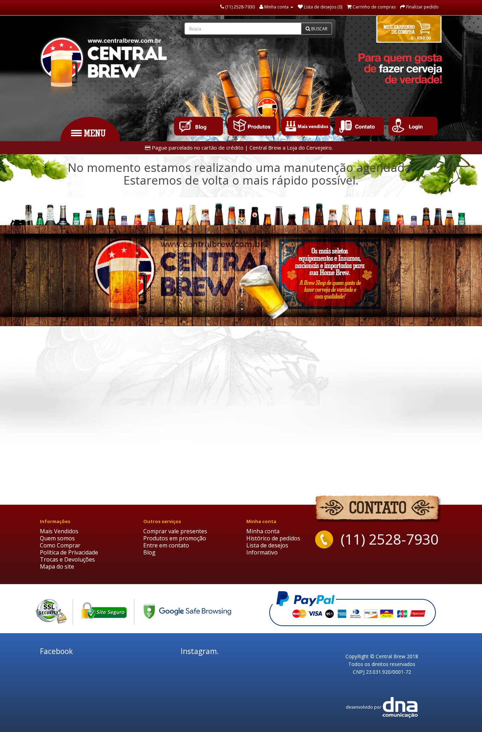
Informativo (262, 552)
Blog (149, 552)
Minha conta (262, 531)
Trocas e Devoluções (67, 559)
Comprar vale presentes (175, 531)
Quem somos (57, 538)
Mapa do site (57, 566)
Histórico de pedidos (273, 538)
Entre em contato (166, 545)
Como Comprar (60, 545)
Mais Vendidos (59, 531)
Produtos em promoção (174, 538)
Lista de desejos (267, 545)
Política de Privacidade (69, 552)
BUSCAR (318, 29)
